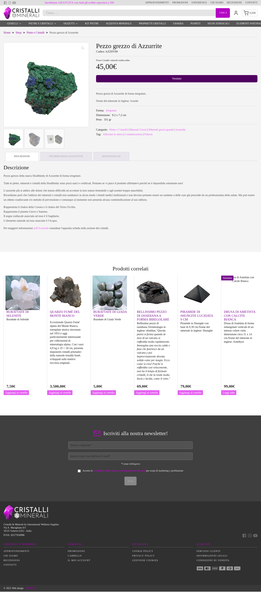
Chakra (178, 23)
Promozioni (180, 2)
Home (7, 32)
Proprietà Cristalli (152, 23)
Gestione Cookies (145, 560)
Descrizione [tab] (22, 156)
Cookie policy (142, 551)
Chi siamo (216, 2)
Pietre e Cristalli (41, 23)
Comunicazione (133, 134)
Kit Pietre (92, 23)
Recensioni (234, 2)
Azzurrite (180, 129)
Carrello (75, 556)
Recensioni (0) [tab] (111, 156)
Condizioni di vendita (213, 560)
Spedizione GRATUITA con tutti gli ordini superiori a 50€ (79, 2)
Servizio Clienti (209, 551)
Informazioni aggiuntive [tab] (66, 156)
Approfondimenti (157, 2)
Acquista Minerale (119, 23)
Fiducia (148, 134)
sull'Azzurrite (41, 228)
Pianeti (195, 23)
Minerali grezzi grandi (161, 129)
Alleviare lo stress (113, 134)
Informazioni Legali (212, 556)
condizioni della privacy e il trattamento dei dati (119, 470)
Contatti (251, 2)
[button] (83, 48)
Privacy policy (143, 556)
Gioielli (12, 23)
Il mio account (79, 560)
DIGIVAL (30, 588)
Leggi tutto (229, 392)
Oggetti (69, 23)
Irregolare (111, 110)
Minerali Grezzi (138, 129)
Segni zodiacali (218, 23)
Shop (18, 32)
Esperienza (199, 2)
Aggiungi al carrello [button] (16, 392)
